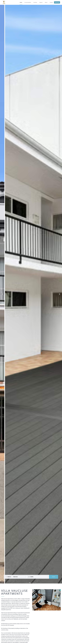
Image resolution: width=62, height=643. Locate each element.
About (46, 2)
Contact (51, 2)
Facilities (35, 2)
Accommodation (28, 2)
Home (21, 2)
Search (53, 576)
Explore (40, 2)
